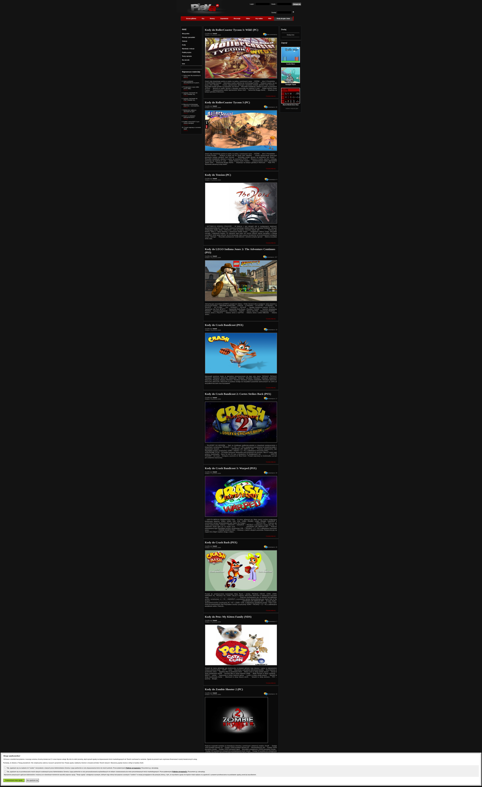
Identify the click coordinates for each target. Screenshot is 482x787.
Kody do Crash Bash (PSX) (221, 542)
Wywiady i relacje (188, 49)
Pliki (269, 18)
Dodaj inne (290, 35)
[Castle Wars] (290, 62)
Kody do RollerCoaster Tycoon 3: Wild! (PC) (231, 29)
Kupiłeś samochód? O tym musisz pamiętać (191, 122)
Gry (203, 18)
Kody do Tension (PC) (218, 174)
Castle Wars (290, 64)
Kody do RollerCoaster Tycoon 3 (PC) (227, 102)
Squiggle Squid (290, 84)
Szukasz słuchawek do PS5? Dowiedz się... (190, 93)
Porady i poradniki (188, 37)
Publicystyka (186, 52)
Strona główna (191, 18)
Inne (183, 64)
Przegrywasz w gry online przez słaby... (191, 87)
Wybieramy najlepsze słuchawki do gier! (189, 110)
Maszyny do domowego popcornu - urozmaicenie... (191, 105)
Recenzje (237, 18)
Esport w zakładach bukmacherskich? (189, 116)
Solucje (184, 41)
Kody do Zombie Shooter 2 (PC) (224, 689)
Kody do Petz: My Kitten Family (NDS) (228, 616)
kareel (215, 33)
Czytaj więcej (270, 96)
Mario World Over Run (290, 105)
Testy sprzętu (187, 56)
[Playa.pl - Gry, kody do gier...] (207, 14)
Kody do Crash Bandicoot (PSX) (224, 325)
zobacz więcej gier (292, 108)
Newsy (212, 18)
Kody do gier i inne (283, 18)
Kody (184, 45)
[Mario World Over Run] (290, 103)
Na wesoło (185, 60)
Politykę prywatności (133, 768)
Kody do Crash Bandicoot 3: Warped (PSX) (231, 468)
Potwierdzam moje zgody (13, 780)
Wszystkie (185, 34)
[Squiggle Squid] (290, 82)
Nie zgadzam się (32, 780)
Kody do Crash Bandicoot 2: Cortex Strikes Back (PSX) (238, 393)
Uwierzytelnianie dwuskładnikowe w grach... (191, 81)
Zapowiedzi (224, 18)
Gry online (259, 18)
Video (248, 18)
